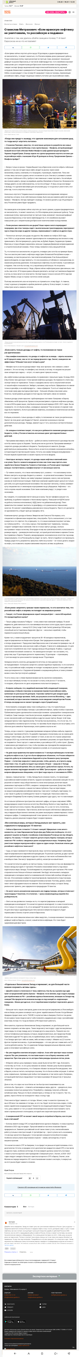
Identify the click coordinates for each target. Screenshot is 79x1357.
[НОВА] (55, 12)
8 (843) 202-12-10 (9, 1295)
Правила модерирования (12, 1264)
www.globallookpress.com (31, 346)
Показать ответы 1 (11, 1252)
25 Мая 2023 (8, 20)
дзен (44, 1307)
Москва (16, 6)
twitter (44, 1304)
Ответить (23, 1252)
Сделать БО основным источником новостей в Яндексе (39, 1187)
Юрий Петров (9, 1170)
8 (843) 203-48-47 (33, 1295)
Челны (6, 6)
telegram (10, 1307)
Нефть (22, 24)
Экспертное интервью (11, 24)
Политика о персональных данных (14, 1338)
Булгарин (12, 1222)
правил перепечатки (23, 1345)
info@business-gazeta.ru (11, 1297)
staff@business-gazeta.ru (59, 1295)
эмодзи (13, 1248)
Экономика (29, 24)
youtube (10, 1310)
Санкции (38, 24)
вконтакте (10, 1304)
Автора (31, 1207)
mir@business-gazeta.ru (35, 1297)
